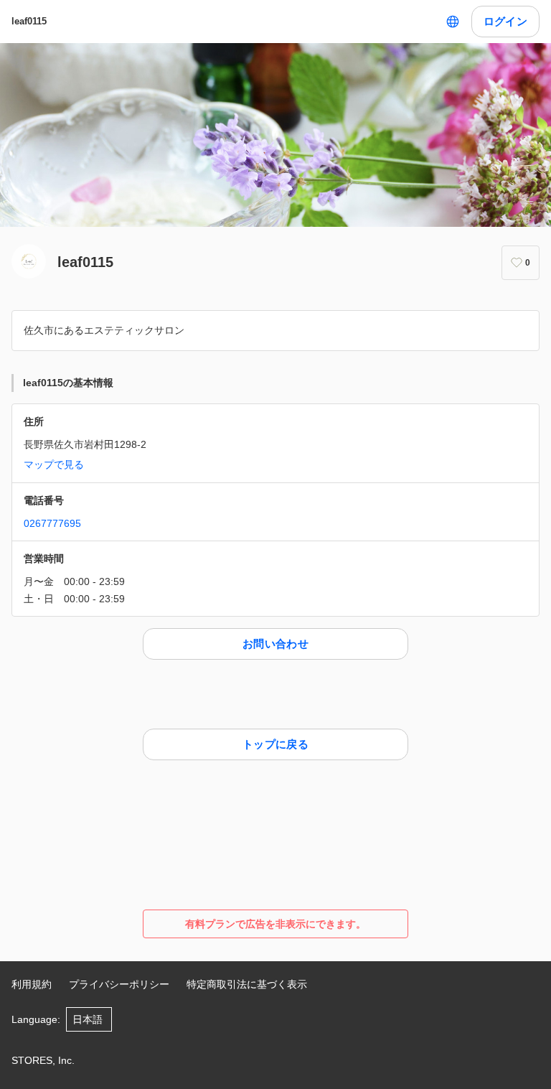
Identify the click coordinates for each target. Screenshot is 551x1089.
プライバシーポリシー (119, 984)
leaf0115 (29, 21)
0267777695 (52, 523)
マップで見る (54, 464)
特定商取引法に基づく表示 (247, 984)
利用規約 (31, 984)
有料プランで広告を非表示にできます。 (275, 924)
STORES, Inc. (43, 1060)
